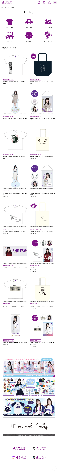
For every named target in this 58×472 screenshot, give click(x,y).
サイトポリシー (41, 464)
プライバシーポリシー (33, 464)
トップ (2, 7)
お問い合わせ (47, 464)
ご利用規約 (16, 464)
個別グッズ (7, 7)
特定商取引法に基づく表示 (24, 464)
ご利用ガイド (10, 464)
